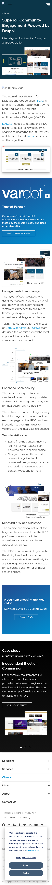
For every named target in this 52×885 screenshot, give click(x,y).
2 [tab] (25, 747)
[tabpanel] (26, 696)
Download (26, 617)
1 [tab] (21, 747)
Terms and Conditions (11, 813)
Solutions (8, 761)
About (6, 793)
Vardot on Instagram (9, 824)
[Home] (9, 4)
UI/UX (36, 328)
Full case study (17, 705)
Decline (26, 873)
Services (7, 769)
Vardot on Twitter (24, 824)
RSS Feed (14, 824)
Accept (26, 865)
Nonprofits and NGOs (29, 656)
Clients (5, 13)
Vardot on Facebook (19, 824)
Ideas (5, 785)
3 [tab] (29, 747)
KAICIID (7, 124)
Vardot (30, 136)
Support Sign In (26, 818)
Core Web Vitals (15, 328)
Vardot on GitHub (4, 824)
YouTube (36, 824)
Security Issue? (10, 818)
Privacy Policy (32, 850)
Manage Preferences (26, 857)
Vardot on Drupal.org (42, 824)
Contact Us (9, 802)
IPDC (40, 100)
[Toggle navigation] (48, 4)
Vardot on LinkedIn (30, 824)
